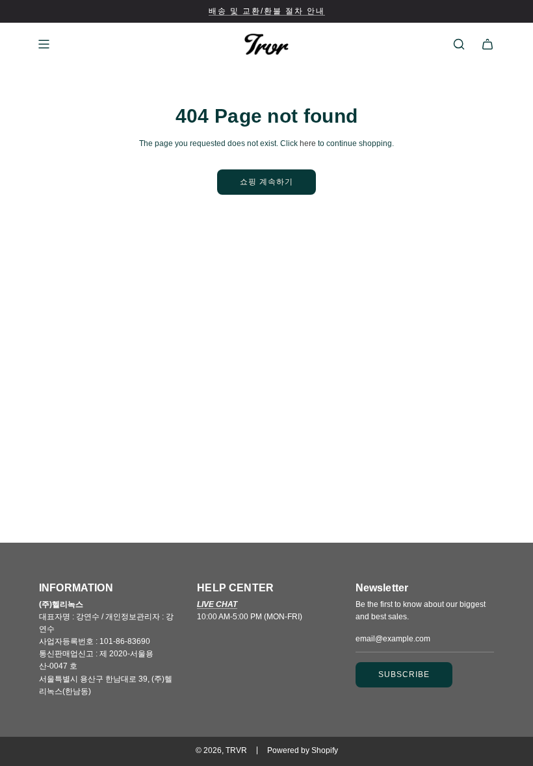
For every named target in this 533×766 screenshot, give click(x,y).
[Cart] (487, 44)
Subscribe (404, 674)
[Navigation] (43, 44)
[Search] (459, 44)
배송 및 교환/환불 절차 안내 (267, 11)
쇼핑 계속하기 (266, 181)
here (308, 143)
